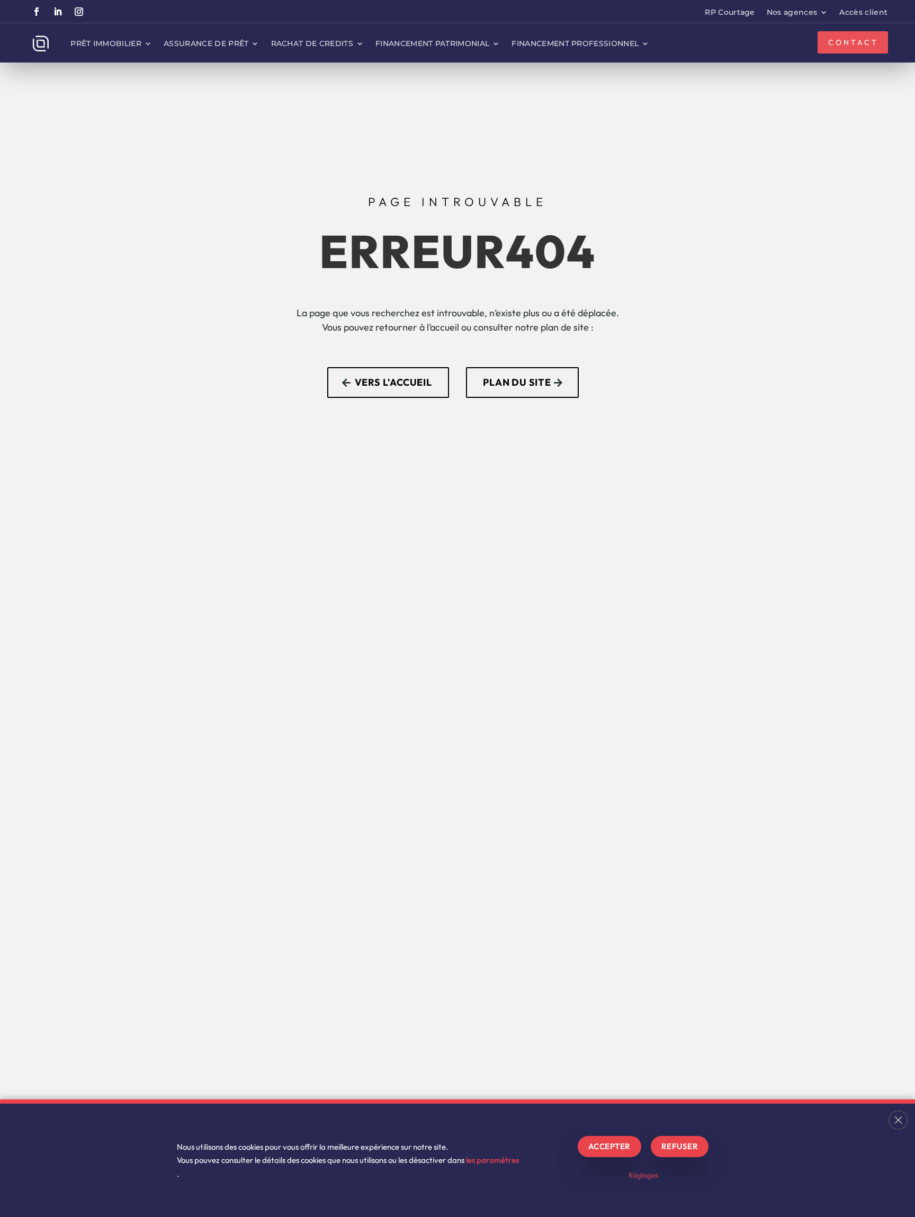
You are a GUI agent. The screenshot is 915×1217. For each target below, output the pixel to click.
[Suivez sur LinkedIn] (57, 11)
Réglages (643, 1175)
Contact (854, 42)
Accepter (609, 1146)
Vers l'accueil (393, 382)
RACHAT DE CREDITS (312, 43)
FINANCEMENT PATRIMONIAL (432, 43)
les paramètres (492, 1160)
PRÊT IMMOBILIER (105, 43)
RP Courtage (730, 12)
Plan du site (517, 382)
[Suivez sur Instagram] (78, 11)
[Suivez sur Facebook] (36, 11)
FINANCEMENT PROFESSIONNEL (575, 43)
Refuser (679, 1146)
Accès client (863, 12)
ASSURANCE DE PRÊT (206, 43)
